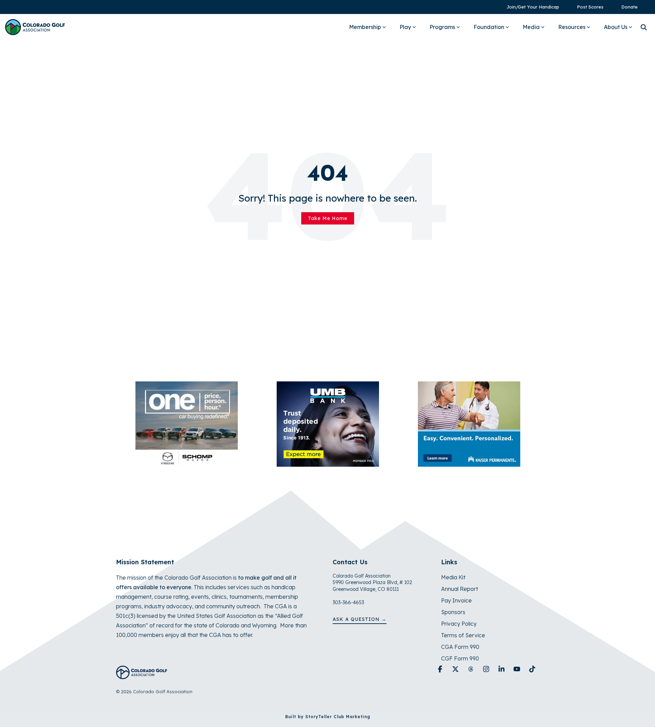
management (133, 596)
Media (531, 27)
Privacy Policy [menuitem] (459, 623)
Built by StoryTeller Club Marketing (327, 716)
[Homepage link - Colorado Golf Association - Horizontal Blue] (141, 675)
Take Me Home (327, 218)
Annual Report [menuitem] (459, 588)
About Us (615, 27)
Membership (365, 27)
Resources (571, 27)
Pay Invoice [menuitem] (456, 600)
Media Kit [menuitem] (453, 577)
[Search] (643, 27)
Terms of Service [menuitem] (463, 635)
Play (405, 27)
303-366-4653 (348, 602)
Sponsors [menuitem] (453, 612)
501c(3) (125, 615)
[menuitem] (529, 7)
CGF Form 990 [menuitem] (460, 658)
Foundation (489, 27)
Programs (442, 27)
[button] (441, 669)
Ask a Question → (360, 619)
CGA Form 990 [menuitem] (460, 646)
